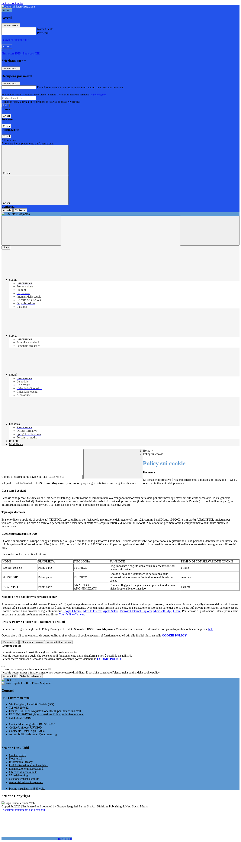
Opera (177, 611)
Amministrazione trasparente (26, 782)
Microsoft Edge (162, 611)
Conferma (20, 210)
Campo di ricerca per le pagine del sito (24, 476)
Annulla (7, 210)
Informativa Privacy (21, 761)
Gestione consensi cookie (24, 778)
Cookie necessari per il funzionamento (25, 669)
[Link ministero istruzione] (18, 6)
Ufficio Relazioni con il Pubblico (28, 765)
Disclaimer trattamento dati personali (23, 809)
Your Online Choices (71, 614)
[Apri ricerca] (209, 231)
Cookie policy (17, 755)
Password (43, 33)
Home (146, 450)
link (210, 629)
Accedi (7, 10)
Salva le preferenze (30, 676)
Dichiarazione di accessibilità (26, 768)
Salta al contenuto (12, 3)
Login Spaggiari (98, 94)
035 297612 (21, 707)
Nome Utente (45, 29)
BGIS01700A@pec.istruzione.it (50, 714)
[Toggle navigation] (31, 231)
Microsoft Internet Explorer (136, 611)
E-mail (41, 87)
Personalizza (10, 642)
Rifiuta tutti (32, 642)
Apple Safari (110, 611)
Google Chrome (72, 611)
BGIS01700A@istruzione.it (49, 711)
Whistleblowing (18, 775)
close (6, 247)
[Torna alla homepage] (120, 214)
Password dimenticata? (15, 39)
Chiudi (6, 115)
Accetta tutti (59, 642)
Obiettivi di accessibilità (23, 772)
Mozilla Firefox (92, 611)
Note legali (15, 758)
